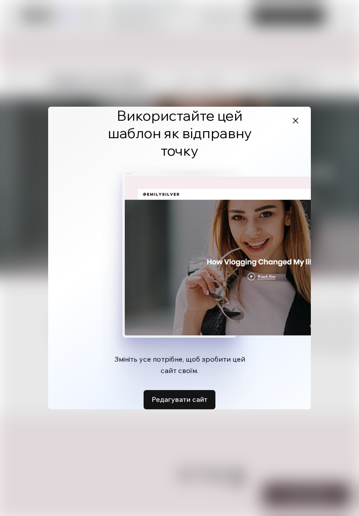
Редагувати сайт (179, 399)
